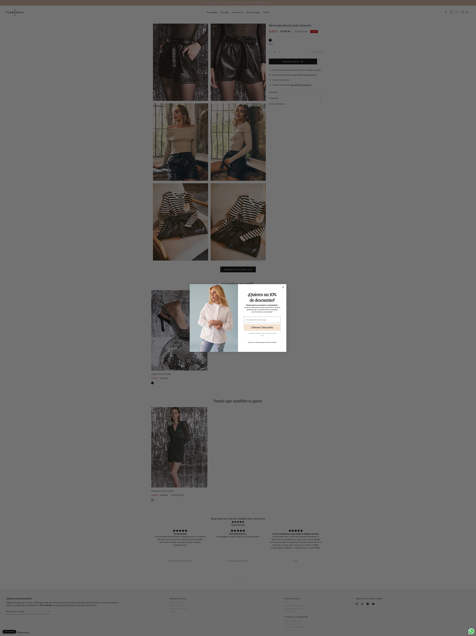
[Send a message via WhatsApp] (471, 631)
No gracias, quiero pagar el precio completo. (262, 342)
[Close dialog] (283, 287)
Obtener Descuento (262, 327)
